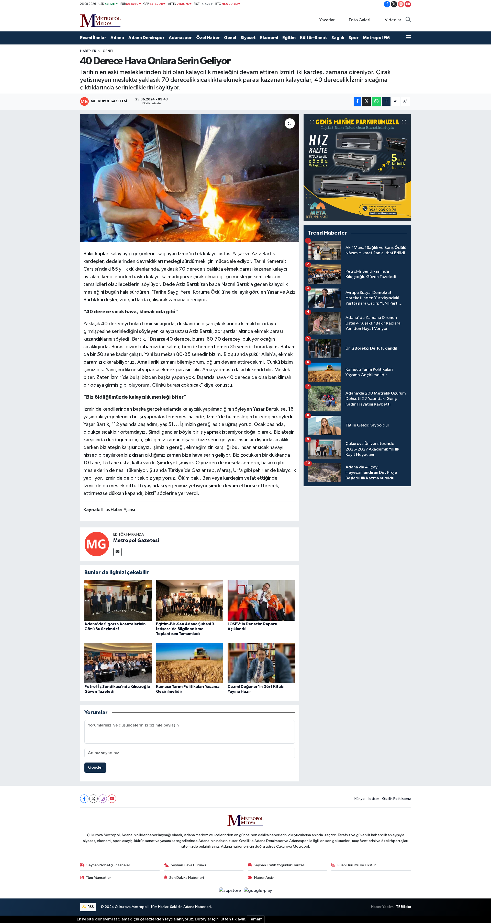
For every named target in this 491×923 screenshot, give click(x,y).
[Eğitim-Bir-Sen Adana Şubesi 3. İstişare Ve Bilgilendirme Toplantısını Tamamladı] (189, 600)
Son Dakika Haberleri (186, 878)
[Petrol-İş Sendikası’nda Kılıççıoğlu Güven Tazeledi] (118, 663)
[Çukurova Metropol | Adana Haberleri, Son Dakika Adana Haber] (100, 20)
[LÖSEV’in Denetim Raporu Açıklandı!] (261, 600)
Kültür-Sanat (313, 38)
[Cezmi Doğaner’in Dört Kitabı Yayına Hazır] (261, 663)
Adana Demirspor (146, 38)
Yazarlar (327, 20)
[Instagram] (102, 798)
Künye (359, 799)
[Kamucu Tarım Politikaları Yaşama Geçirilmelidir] (189, 663)
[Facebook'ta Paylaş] (357, 101)
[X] (93, 798)
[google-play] (258, 891)
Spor (354, 38)
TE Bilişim (403, 907)
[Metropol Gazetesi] (96, 544)
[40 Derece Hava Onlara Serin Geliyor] (189, 178)
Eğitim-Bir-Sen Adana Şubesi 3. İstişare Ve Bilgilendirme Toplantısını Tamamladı (186, 629)
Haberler (88, 51)
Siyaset (248, 38)
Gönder (95, 767)
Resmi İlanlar (93, 38)
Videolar (393, 20)
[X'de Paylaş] (366, 101)
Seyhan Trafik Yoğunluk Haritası (279, 865)
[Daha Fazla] (386, 101)
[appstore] (230, 891)
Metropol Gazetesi (136, 540)
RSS (90, 907)
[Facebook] (84, 798)
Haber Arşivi (264, 878)
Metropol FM (376, 38)
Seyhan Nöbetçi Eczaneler (108, 865)
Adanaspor (180, 38)
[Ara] (408, 20)
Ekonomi (269, 38)
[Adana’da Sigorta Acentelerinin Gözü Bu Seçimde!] (118, 600)
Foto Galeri (359, 20)
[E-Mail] (117, 552)
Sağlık (337, 38)
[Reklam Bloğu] (357, 167)
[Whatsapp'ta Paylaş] (376, 101)
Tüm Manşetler (98, 878)
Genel (230, 38)
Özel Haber (208, 38)
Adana (117, 38)
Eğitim (289, 38)
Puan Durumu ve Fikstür (357, 865)
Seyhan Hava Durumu (188, 865)
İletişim (373, 799)
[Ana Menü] (408, 37)
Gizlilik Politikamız (396, 799)
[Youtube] (112, 798)
